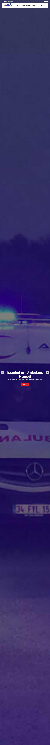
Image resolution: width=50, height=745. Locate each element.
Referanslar (34, 5)
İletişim (42, 5)
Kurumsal (18, 5)
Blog (39, 5)
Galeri (29, 5)
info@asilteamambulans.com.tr (9, 1)
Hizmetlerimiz (24, 5)
